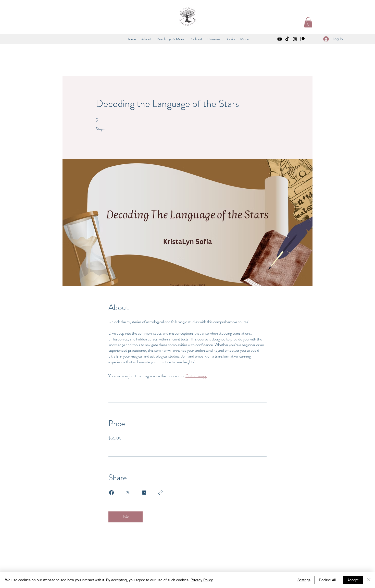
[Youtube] (279, 39)
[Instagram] (294, 39)
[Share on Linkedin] (144, 492)
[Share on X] (128, 492)
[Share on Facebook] (111, 492)
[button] (308, 22)
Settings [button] (303, 579)
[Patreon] (302, 39)
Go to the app (196, 376)
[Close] (369, 580)
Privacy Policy (202, 579)
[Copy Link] (160, 492)
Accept (352, 579)
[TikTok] (287, 39)
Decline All (327, 579)
